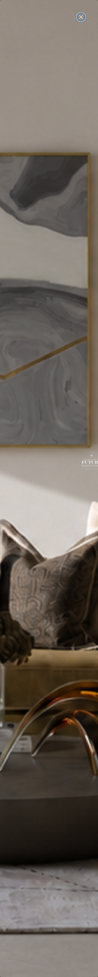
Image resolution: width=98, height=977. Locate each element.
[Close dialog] (81, 17)
